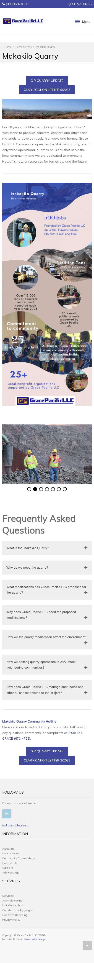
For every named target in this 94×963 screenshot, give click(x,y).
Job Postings (10, 872)
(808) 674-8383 (17, 4)
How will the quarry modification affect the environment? (46, 637)
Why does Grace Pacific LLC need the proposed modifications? (41, 614)
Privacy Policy (11, 919)
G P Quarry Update (47, 81)
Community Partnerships (18, 858)
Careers (7, 867)
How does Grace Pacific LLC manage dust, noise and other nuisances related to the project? (45, 689)
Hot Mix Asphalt (12, 905)
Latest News (10, 853)
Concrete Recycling (15, 915)
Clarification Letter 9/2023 (47, 90)
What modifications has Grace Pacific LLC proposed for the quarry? (46, 589)
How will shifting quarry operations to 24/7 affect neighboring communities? (41, 664)
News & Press (24, 47)
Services (8, 895)
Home (8, 47)
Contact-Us (9, 863)
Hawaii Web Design (34, 939)
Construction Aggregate (18, 910)
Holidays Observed (15, 825)
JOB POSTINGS (80, 4)
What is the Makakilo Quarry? (27, 548)
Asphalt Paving (12, 900)
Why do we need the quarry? (27, 567)
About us (8, 848)
